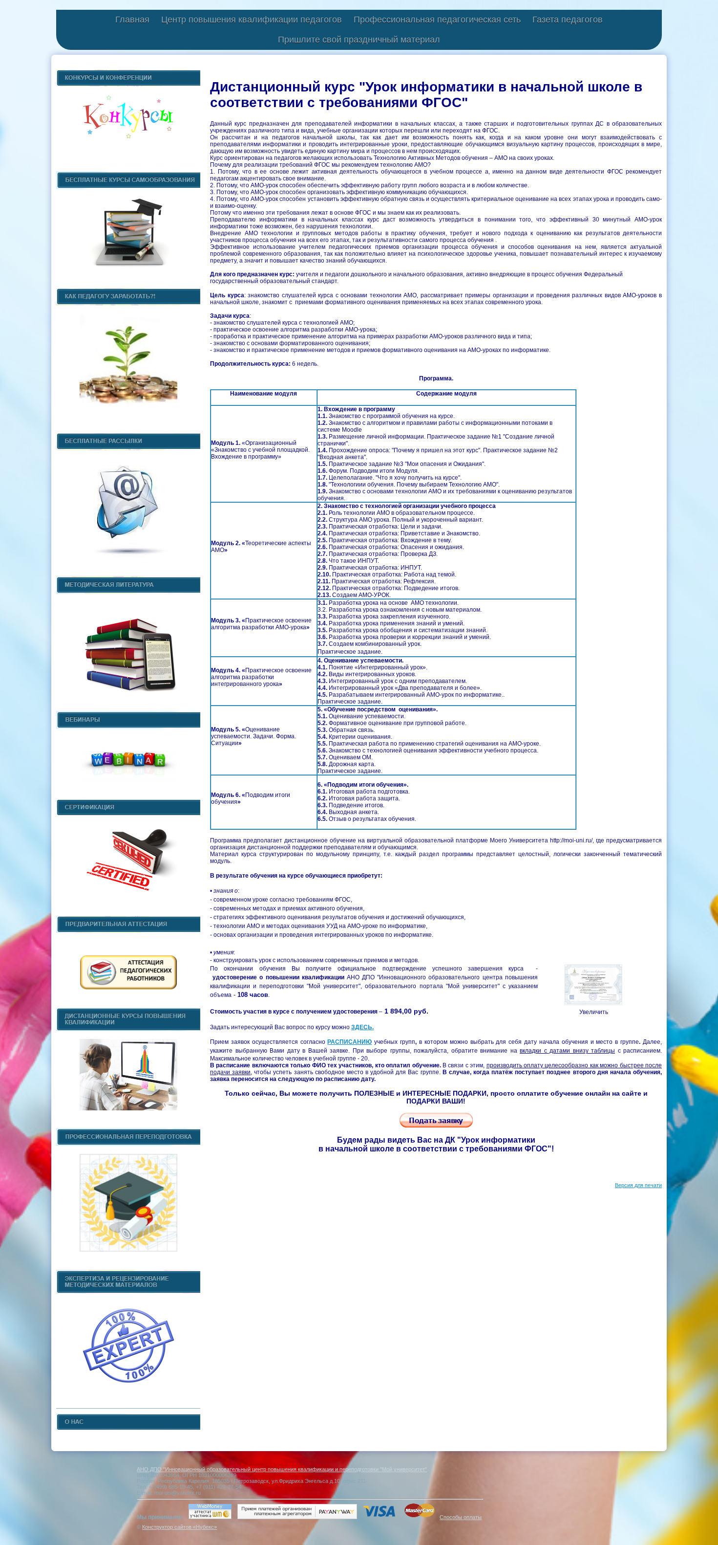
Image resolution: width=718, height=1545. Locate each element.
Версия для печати (638, 1185)
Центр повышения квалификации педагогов (251, 19)
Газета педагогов (567, 19)
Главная (132, 19)
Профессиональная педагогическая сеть (437, 19)
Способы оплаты (461, 1517)
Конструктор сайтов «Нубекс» (179, 1527)
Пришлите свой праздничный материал (359, 39)
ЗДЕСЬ (361, 1027)
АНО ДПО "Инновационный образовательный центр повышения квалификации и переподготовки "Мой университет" (282, 1469)
